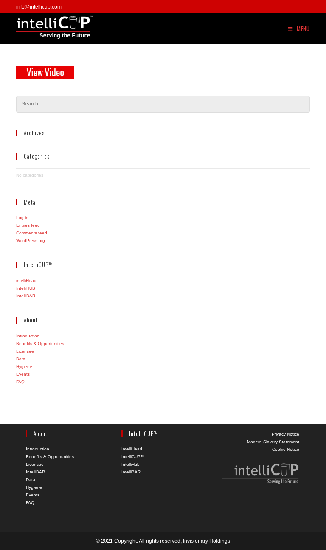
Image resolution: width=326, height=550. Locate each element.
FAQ (20, 381)
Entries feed (28, 225)
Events (23, 374)
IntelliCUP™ (133, 456)
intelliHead (26, 280)
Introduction (27, 335)
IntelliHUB (25, 288)
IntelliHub (130, 464)
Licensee (25, 351)
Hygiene (24, 366)
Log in (22, 217)
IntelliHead (131, 449)
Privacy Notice (285, 434)
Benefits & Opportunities (40, 343)
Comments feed (31, 233)
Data (20, 358)
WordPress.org (30, 240)
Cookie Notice (285, 449)
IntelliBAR (25, 296)
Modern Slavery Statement (273, 441)
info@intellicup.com (39, 7)
